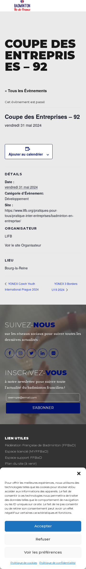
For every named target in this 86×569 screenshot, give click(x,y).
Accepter (43, 526)
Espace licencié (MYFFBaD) (26, 451)
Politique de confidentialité (57, 562)
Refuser (43, 539)
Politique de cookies (24, 562)
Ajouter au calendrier (26, 154)
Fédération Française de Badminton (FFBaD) (40, 445)
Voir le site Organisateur (23, 245)
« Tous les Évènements (26, 90)
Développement (17, 198)
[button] (78, 473)
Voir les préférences (43, 552)
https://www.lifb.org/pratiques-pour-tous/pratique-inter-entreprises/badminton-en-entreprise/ (39, 215)
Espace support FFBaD (23, 457)
